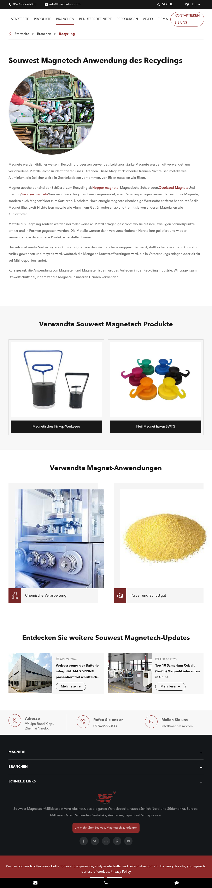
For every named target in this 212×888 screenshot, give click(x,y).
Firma (163, 19)
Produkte (42, 19)
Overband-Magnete (174, 188)
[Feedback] (177, 883)
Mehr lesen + (71, 686)
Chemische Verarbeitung (39, 595)
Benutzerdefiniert (95, 19)
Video (148, 19)
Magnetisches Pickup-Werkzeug (56, 426)
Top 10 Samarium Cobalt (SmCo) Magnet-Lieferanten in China (177, 671)
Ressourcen (127, 19)
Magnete (16, 752)
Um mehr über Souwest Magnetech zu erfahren (106, 827)
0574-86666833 (24, 4)
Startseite (20, 19)
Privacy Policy (121, 872)
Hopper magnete (105, 188)
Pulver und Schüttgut (141, 595)
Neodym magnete (34, 194)
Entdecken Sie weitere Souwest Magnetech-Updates (106, 638)
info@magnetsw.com (65, 4)
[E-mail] (35, 883)
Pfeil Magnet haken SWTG (155, 426)
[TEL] (106, 883)
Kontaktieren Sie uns (187, 19)
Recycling (67, 34)
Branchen (65, 19)
